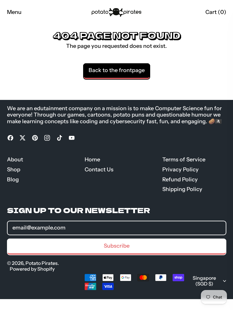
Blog (13, 179)
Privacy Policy (180, 169)
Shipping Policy (182, 189)
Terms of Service (183, 159)
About (15, 159)
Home (92, 159)
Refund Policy (180, 179)
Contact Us (99, 169)
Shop (13, 169)
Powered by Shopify (32, 269)
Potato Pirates (41, 263)
